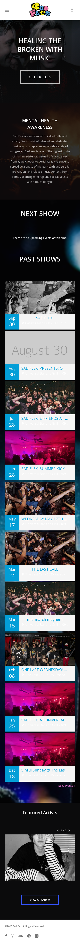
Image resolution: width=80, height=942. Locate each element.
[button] (7, 10)
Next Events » (66, 785)
